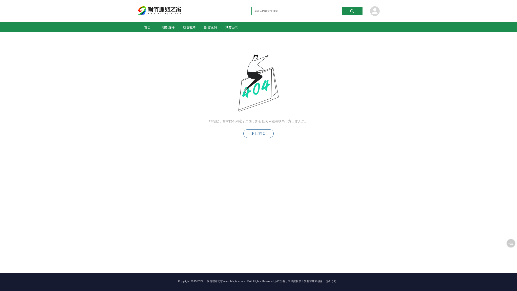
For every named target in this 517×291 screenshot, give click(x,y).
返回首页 (258, 134)
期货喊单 (189, 27)
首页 (147, 27)
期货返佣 (210, 27)
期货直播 (168, 27)
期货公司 (232, 27)
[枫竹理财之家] (160, 13)
